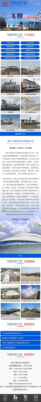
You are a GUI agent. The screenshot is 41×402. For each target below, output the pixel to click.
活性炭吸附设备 (30, 112)
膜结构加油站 (10, 54)
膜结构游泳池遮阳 (10, 58)
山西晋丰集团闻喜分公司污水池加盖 (12, 283)
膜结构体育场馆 (30, 54)
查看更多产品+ (20, 134)
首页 (5, 400)
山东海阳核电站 (30, 319)
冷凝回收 (10, 112)
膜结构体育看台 (10, 50)
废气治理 (10, 43)
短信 (35, 400)
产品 (15, 400)
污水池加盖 (30, 43)
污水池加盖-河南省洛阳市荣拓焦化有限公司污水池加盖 (18, 301)
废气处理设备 (10, 130)
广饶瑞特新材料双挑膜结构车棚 (10, 319)
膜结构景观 (30, 46)
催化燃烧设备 (30, 130)
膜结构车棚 (10, 46)
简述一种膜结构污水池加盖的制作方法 (15, 343)
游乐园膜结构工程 (30, 58)
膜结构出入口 (30, 50)
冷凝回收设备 (10, 94)
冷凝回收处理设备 (30, 94)
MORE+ (20, 255)
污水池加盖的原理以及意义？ (12, 333)
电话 (25, 400)
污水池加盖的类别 (8, 347)
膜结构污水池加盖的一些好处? (13, 338)
